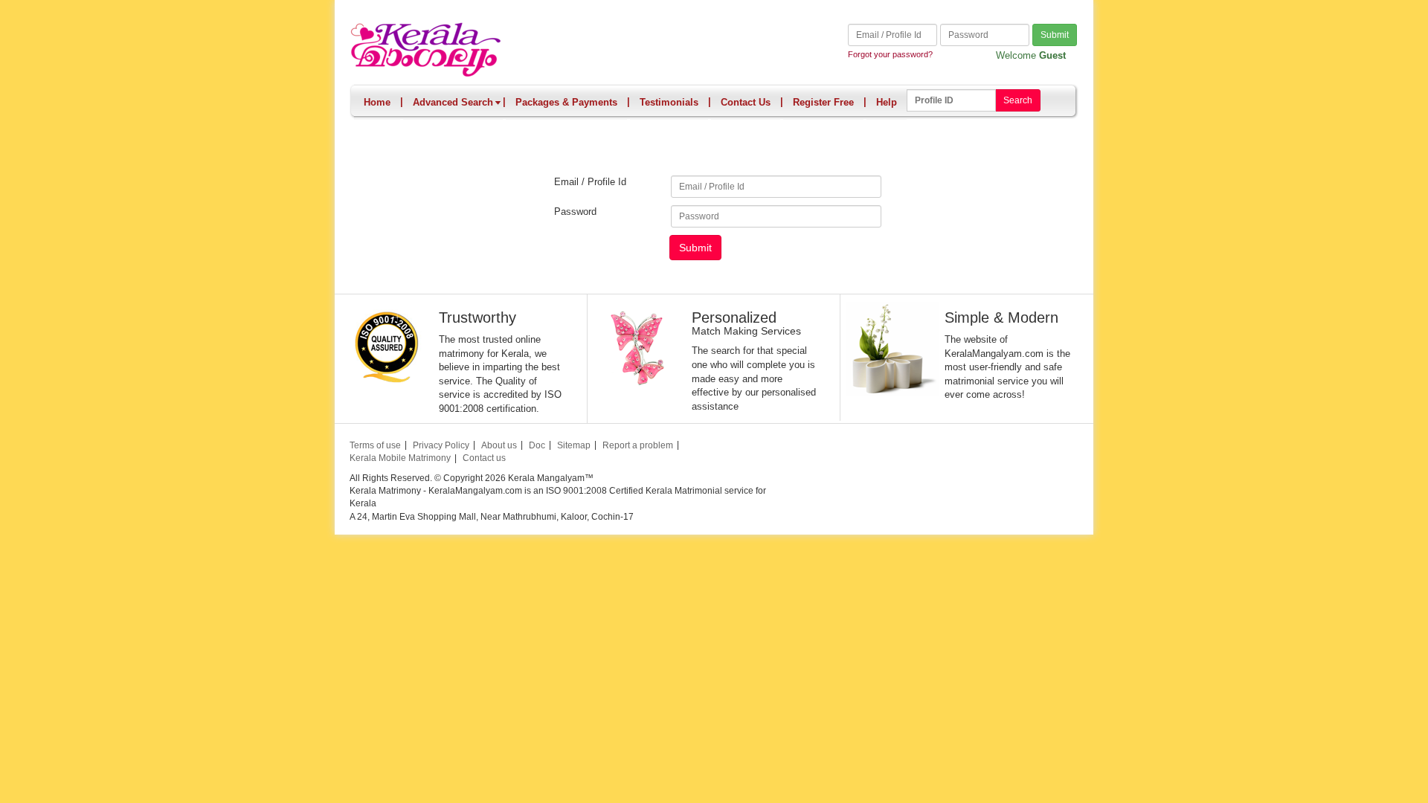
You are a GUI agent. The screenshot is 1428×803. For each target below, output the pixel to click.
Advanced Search (453, 102)
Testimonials (669, 102)
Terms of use (375, 445)
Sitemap (574, 445)
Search (1017, 100)
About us (499, 445)
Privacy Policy (441, 445)
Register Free (823, 102)
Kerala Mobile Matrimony (400, 458)
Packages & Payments (566, 102)
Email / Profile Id (590, 181)
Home (377, 102)
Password (575, 211)
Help (886, 102)
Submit (1055, 35)
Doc (537, 445)
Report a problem (637, 445)
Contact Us (746, 102)
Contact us (484, 458)
